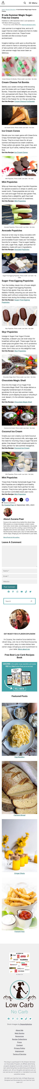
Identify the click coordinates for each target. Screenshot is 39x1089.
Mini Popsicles (20, 201)
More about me (24, 649)
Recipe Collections (10, 9)
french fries (19, 931)
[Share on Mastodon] (27, 500)
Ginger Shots (19, 873)
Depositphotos (26, 1024)
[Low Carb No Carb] (3, 3)
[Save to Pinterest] (9, 500)
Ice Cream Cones (21, 152)
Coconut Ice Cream (21, 448)
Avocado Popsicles (21, 249)
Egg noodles (19, 757)
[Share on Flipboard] (15, 500)
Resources (19, 1036)
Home (3, 9)
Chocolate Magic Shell (23, 402)
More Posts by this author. (11, 537)
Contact (19, 1045)
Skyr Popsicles (20, 351)
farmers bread (19, 815)
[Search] (31, 601)
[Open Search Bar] (24, 3)
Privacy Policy (19, 1048)
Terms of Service (19, 1054)
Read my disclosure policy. (29, 24)
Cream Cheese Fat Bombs (24, 101)
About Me (19, 1030)
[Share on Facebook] (3, 500)
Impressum (19, 1051)
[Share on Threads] (21, 500)
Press (19, 1042)
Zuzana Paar (9, 505)
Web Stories (19, 1033)
